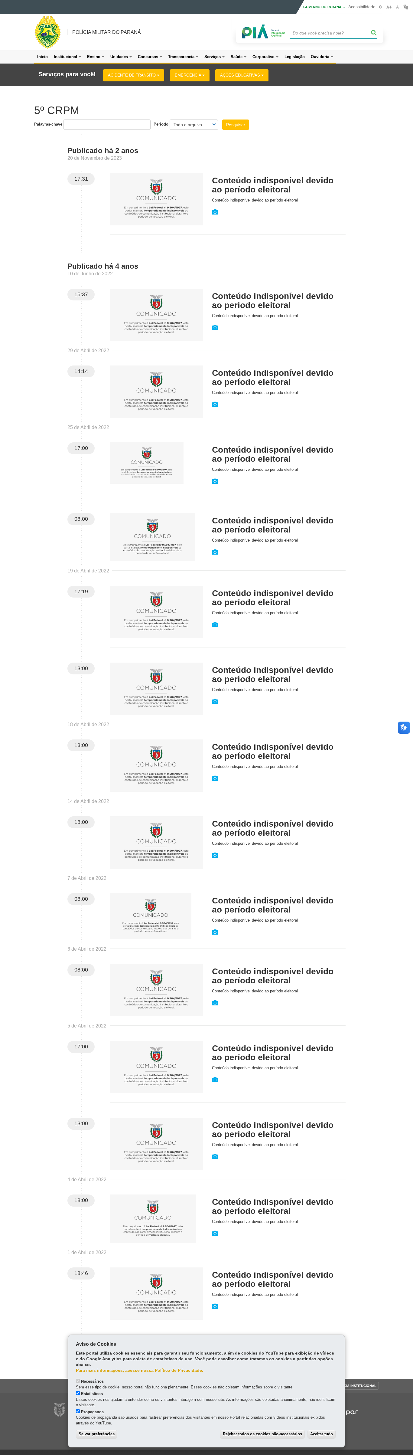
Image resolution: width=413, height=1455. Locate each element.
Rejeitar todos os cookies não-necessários (262, 1434)
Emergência (188, 75)
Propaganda (92, 1412)
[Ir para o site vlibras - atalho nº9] (405, 7)
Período (161, 124)
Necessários (92, 1381)
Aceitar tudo (321, 1434)
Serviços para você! (67, 74)
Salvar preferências (97, 1434)
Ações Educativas (240, 75)
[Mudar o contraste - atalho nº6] (380, 7)
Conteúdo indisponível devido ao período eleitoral (272, 185)
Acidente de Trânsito (132, 75)
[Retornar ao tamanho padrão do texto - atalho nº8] (397, 7)
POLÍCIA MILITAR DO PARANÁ (106, 32)
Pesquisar (235, 124)
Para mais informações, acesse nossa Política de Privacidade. (139, 1370)
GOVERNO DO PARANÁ (322, 7)
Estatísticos (92, 1393)
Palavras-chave (48, 124)
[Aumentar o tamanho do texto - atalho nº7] (388, 7)
